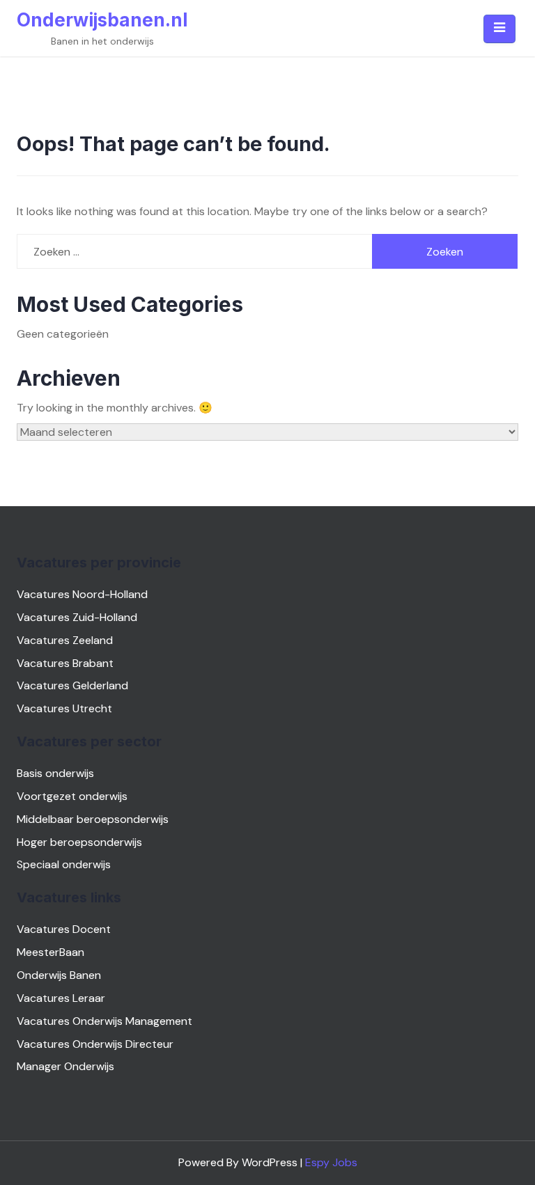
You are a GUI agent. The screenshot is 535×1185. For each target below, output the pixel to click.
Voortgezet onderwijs (72, 796)
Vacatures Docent (64, 929)
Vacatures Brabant (65, 663)
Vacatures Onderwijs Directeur (95, 1044)
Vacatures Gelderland (72, 685)
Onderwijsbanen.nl (102, 20)
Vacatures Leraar (61, 998)
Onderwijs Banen (59, 975)
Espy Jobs (331, 1162)
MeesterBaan (50, 952)
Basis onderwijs (55, 773)
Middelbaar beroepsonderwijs (93, 819)
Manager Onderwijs (65, 1066)
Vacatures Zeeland (65, 640)
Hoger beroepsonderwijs (79, 842)
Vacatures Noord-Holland (82, 594)
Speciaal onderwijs (64, 864)
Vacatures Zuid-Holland (77, 617)
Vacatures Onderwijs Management (104, 1021)
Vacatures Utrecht (64, 708)
